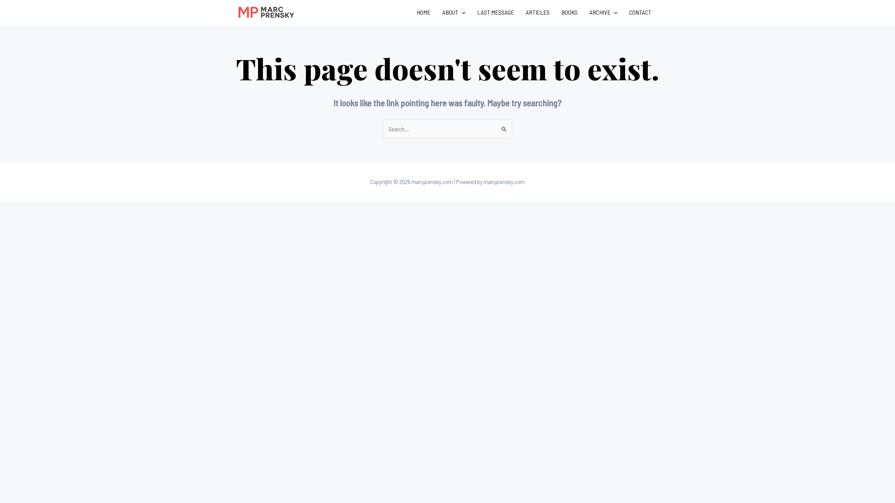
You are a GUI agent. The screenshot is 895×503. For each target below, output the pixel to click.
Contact (640, 12)
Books (569, 12)
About (450, 12)
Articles (538, 12)
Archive (599, 12)
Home (423, 12)
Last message (495, 12)
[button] (461, 12)
